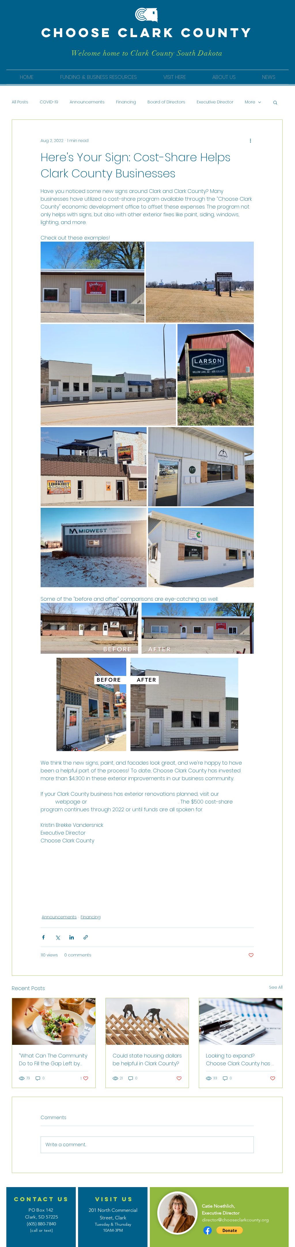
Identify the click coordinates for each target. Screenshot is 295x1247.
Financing (126, 102)
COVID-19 (49, 102)
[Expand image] (92, 282)
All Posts (20, 102)
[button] (98, 77)
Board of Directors (166, 102)
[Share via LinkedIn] (71, 937)
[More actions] (250, 140)
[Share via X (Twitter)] (57, 937)
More (250, 102)
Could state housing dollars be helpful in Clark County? (147, 1059)
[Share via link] (85, 937)
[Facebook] (207, 1230)
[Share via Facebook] (43, 937)
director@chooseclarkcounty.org (235, 1220)
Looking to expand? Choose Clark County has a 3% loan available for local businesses (240, 1059)
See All (276, 987)
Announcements (87, 102)
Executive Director (215, 102)
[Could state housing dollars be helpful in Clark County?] (147, 1021)
